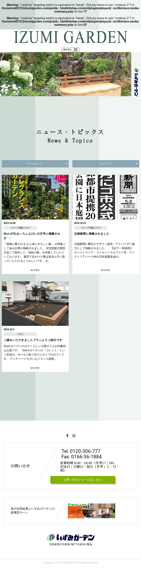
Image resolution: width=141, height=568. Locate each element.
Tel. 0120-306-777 (81, 451)
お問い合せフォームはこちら (83, 479)
